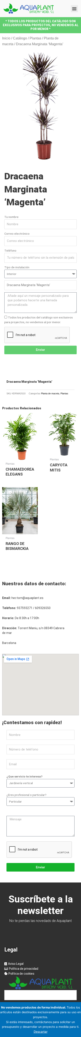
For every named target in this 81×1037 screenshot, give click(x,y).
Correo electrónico (17, 233)
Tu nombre (11, 217)
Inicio (6, 38)
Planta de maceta (50, 393)
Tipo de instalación (16, 267)
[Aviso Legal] (40, 963)
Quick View (20, 456)
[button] (74, 8)
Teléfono (10, 250)
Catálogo (20, 38)
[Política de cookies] (40, 973)
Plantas (35, 38)
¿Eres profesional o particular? (26, 795)
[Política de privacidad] (40, 968)
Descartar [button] (41, 1031)
